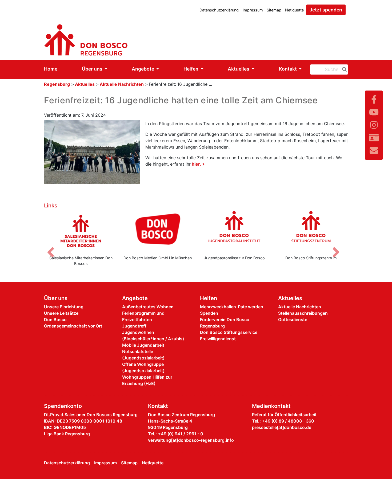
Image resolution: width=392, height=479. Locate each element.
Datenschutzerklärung (219, 10)
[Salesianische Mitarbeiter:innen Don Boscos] (81, 231)
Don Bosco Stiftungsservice (228, 332)
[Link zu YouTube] (374, 112)
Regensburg (57, 84)
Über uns (92, 69)
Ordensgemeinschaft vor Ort (73, 326)
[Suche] (343, 69)
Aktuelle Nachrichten (122, 84)
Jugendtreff (134, 326)
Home (50, 69)
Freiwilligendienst (218, 338)
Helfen (191, 69)
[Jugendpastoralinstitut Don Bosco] (234, 231)
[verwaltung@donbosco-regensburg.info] (374, 150)
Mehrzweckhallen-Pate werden (231, 306)
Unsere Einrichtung (63, 306)
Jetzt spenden (326, 10)
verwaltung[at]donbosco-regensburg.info (191, 440)
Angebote (143, 69)
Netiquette (294, 10)
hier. (196, 164)
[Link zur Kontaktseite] (374, 138)
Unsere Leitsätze (61, 313)
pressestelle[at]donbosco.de (281, 427)
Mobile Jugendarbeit (143, 345)
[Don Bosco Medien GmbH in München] (158, 231)
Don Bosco (55, 319)
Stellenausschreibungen (303, 313)
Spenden (209, 313)
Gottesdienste (292, 319)
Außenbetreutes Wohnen (148, 306)
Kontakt (288, 69)
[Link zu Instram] (374, 125)
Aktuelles (239, 69)
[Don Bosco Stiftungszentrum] (311, 231)
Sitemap (274, 10)
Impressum (253, 10)
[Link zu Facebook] (374, 99)
